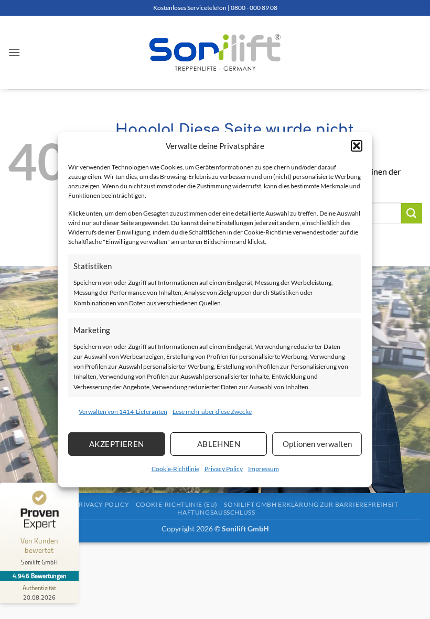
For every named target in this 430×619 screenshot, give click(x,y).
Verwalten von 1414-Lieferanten (123, 411)
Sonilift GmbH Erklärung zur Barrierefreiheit (311, 504)
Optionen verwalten (317, 444)
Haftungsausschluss (216, 512)
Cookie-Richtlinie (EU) (177, 504)
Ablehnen (219, 444)
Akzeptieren (116, 444)
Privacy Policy (224, 469)
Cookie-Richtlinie (175, 469)
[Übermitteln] (411, 213)
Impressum (263, 469)
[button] (356, 146)
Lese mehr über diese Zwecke (212, 411)
